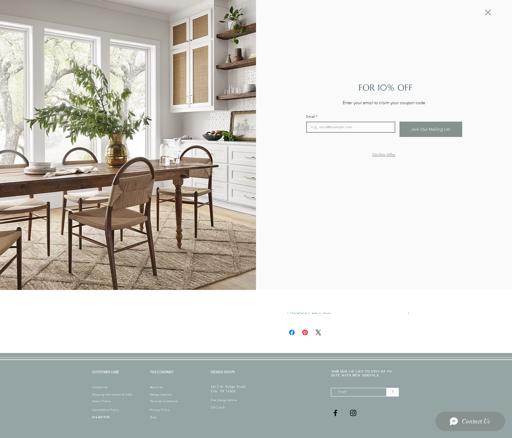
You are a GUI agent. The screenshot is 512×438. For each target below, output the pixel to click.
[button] (488, 12)
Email (311, 117)
